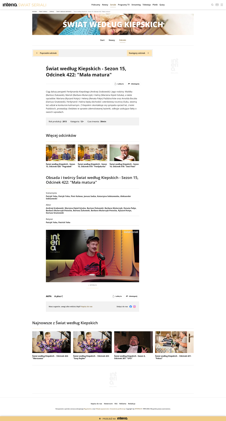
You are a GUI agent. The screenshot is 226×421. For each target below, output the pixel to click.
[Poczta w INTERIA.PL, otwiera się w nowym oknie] (217, 5)
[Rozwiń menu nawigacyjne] (221, 5)
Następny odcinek (137, 53)
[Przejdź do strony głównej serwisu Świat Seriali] (32, 5)
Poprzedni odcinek (48, 53)
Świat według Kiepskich (63, 11)
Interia (34, 11)
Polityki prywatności (102, 409)
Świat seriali (43, 11)
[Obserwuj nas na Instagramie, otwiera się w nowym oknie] (134, 306)
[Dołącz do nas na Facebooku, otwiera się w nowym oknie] (131, 306)
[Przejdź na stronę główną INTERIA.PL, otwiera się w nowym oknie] (10, 5)
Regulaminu (88, 409)
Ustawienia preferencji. (117, 409)
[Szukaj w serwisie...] (212, 5)
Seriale (52, 11)
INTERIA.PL (138, 409)
